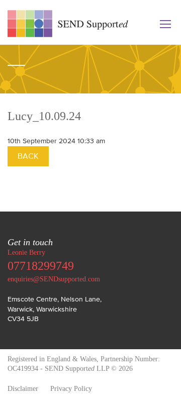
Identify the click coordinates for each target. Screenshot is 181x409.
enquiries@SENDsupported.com (54, 279)
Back (28, 155)
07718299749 (41, 265)
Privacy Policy (71, 388)
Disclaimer (23, 388)
